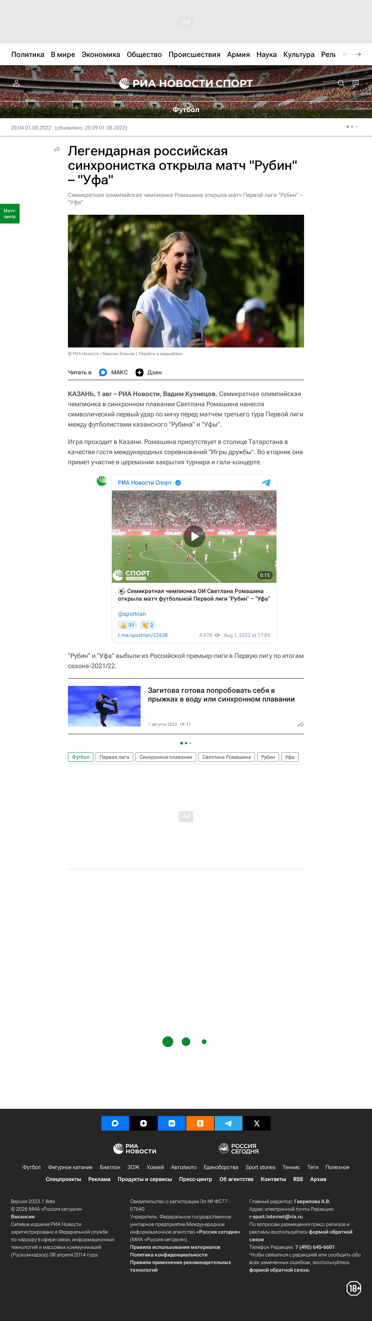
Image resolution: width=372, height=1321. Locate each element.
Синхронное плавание (166, 757)
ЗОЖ (134, 1167)
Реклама (99, 1179)
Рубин (268, 757)
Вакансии (23, 1216)
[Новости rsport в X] (257, 1123)
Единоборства (221, 1167)
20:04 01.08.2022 (31, 128)
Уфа (290, 757)
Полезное (337, 1167)
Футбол (80, 757)
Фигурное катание (70, 1167)
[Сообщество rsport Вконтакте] (172, 1123)
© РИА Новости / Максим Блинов (101, 353)
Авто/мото (184, 1167)
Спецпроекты (63, 1179)
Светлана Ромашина (226, 757)
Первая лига (114, 757)
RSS (298, 1179)
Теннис (291, 1167)
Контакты (273, 1179)
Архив (318, 1179)
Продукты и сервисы (145, 1179)
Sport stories (260, 1167)
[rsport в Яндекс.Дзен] (143, 1123)
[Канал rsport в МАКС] (115, 1123)
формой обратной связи (278, 1270)
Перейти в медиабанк (160, 353)
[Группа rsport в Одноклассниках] (200, 1123)
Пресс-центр (195, 1179)
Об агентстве (236, 1179)
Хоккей (155, 1167)
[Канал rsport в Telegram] (228, 1123)
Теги (312, 1167)
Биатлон (110, 1167)
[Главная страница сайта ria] (161, 83)
